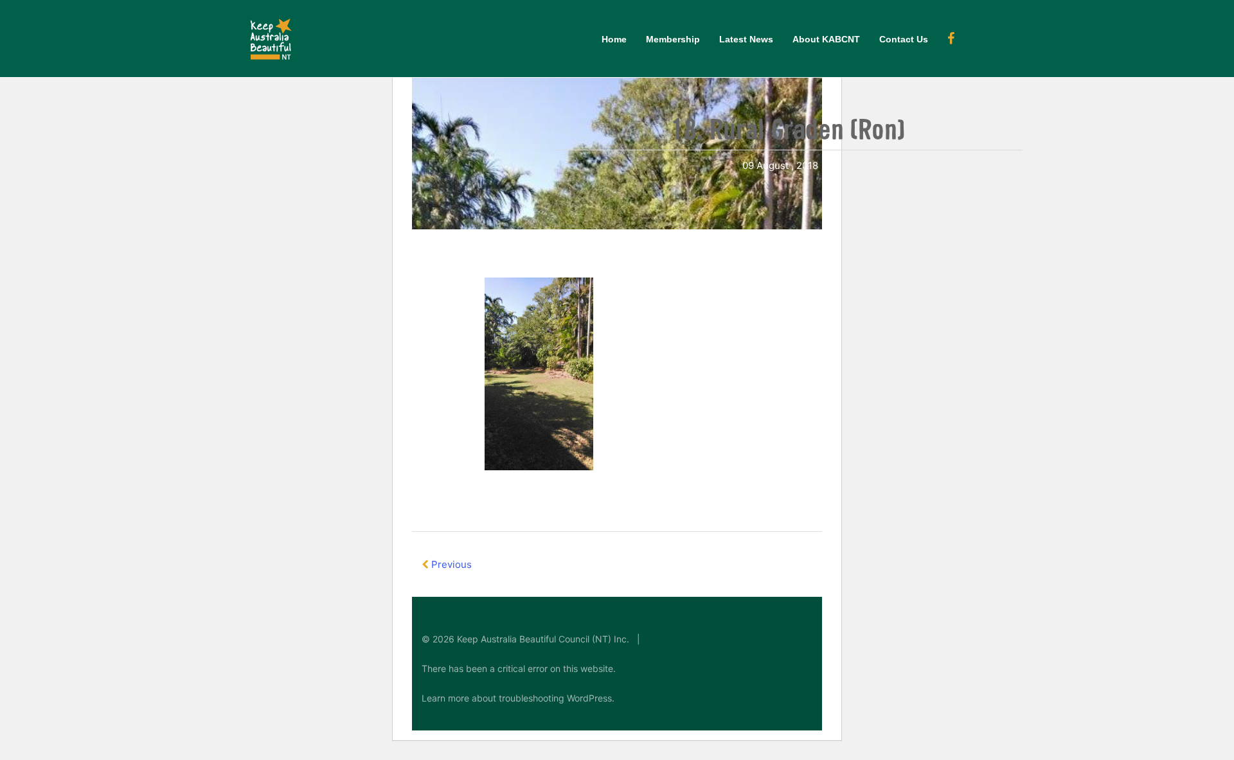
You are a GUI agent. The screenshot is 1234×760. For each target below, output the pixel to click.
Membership (673, 39)
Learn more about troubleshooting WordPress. (518, 698)
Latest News (746, 39)
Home (614, 39)
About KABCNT (826, 39)
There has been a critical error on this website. (519, 668)
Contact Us (903, 39)
